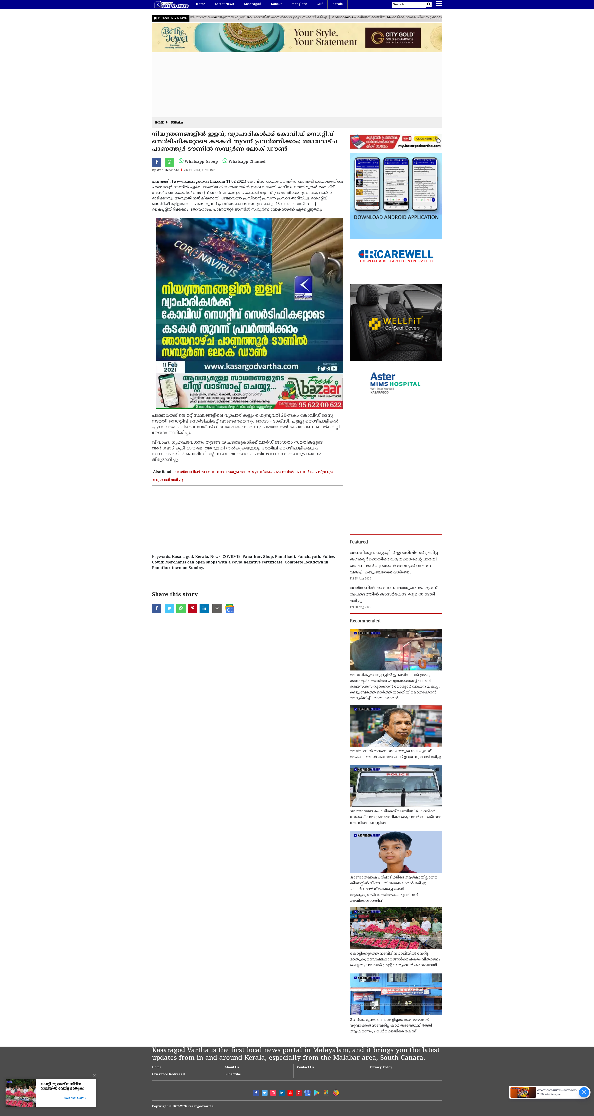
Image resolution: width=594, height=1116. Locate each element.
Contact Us (305, 1067)
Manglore (299, 4)
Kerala (337, 4)
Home (200, 4)
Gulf (319, 4)
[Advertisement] (291, 84)
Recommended (365, 621)
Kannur (276, 4)
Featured (359, 542)
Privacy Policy (381, 1067)
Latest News (224, 4)
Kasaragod (252, 4)
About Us (232, 1067)
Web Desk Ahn (168, 170)
